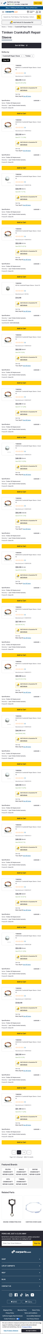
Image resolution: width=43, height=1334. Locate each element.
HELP (3, 1272)
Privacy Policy (10, 1313)
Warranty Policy (22, 1310)
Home (4, 27)
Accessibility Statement (34, 1316)
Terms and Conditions (31, 1313)
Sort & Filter (20, 45)
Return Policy (36, 1310)
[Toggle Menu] (3, 11)
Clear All (6, 60)
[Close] (40, 1323)
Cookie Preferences (10, 1319)
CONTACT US (6, 1286)
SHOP (4, 1259)
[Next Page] (29, 1152)
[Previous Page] (14, 1152)
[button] (21, 3)
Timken (10, 27)
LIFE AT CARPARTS (8, 1266)
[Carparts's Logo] (11, 12)
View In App (37, 3)
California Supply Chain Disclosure (12, 1316)
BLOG (4, 1279)
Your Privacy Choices (33, 1319)
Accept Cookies (31, 1330)
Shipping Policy (7, 1310)
